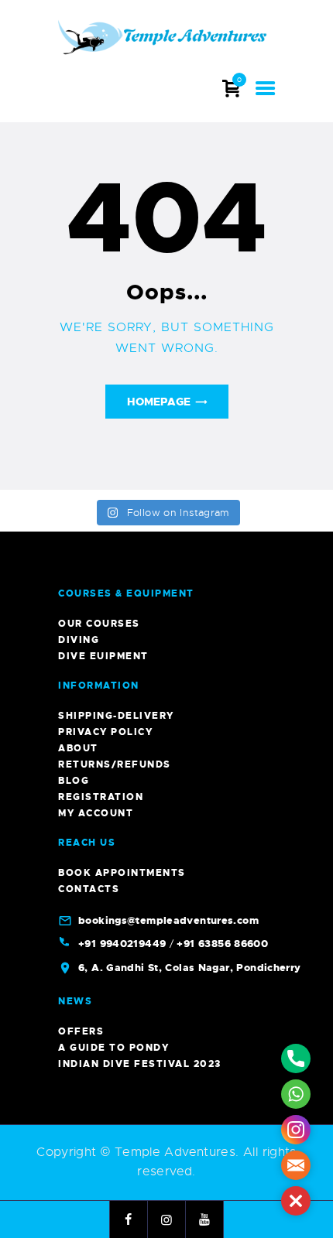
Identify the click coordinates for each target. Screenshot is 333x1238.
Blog (73, 781)
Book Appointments (122, 873)
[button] (296, 1201)
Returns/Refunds (114, 764)
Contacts (88, 889)
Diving (78, 640)
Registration (100, 797)
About (78, 748)
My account (95, 813)
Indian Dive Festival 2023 (139, 1064)
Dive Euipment (103, 656)
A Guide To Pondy (113, 1047)
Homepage (159, 402)
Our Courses (99, 623)
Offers (81, 1031)
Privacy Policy (105, 732)
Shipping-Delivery (116, 716)
